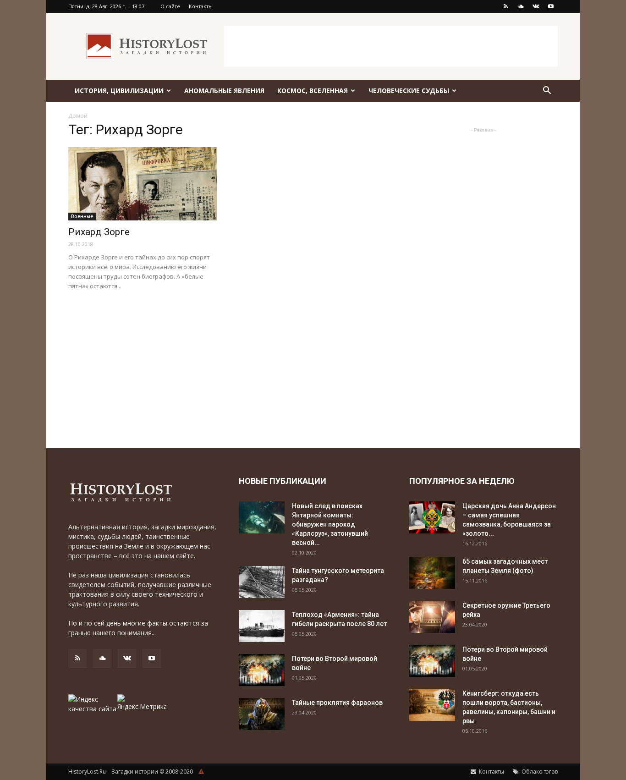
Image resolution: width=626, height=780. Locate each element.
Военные (82, 216)
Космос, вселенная (312, 90)
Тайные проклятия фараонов (337, 702)
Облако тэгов (539, 771)
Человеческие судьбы (408, 90)
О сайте (170, 6)
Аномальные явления (224, 90)
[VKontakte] (536, 6)
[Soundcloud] (520, 6)
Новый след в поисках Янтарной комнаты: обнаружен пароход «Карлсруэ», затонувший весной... (330, 524)
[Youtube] (551, 6)
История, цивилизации (119, 90)
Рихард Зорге (99, 231)
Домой (78, 116)
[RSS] (505, 6)
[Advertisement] (391, 46)
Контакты (201, 6)
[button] (547, 91)
